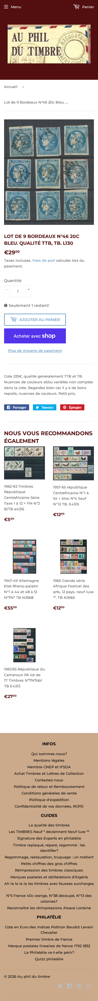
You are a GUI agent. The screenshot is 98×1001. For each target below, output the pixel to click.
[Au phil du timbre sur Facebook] (69, 987)
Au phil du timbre (33, 976)
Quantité (13, 280)
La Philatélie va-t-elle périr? (49, 952)
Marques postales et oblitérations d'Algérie (49, 877)
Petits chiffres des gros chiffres (49, 863)
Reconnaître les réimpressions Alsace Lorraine (49, 908)
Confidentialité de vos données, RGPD (49, 806)
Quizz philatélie (49, 959)
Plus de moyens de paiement (35, 350)
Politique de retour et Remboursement (49, 786)
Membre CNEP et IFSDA (49, 767)
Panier (87, 7)
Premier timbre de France (49, 939)
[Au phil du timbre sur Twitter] (60, 987)
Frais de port (43, 260)
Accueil (10, 86)
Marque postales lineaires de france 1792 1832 (49, 946)
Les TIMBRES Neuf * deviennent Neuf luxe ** (49, 831)
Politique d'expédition (49, 799)
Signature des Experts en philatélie (49, 838)
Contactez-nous (49, 780)
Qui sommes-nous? (49, 754)
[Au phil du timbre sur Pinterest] (79, 987)
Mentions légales (49, 760)
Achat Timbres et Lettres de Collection (49, 773)
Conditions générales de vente (49, 793)
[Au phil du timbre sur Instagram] (88, 987)
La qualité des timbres (49, 825)
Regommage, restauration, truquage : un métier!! (49, 857)
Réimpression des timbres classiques (49, 870)
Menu (16, 7)
